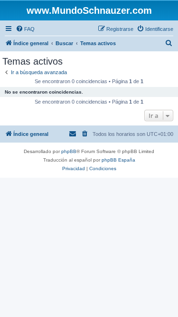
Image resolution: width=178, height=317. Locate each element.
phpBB (68, 151)
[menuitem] (25, 29)
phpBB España (118, 160)
